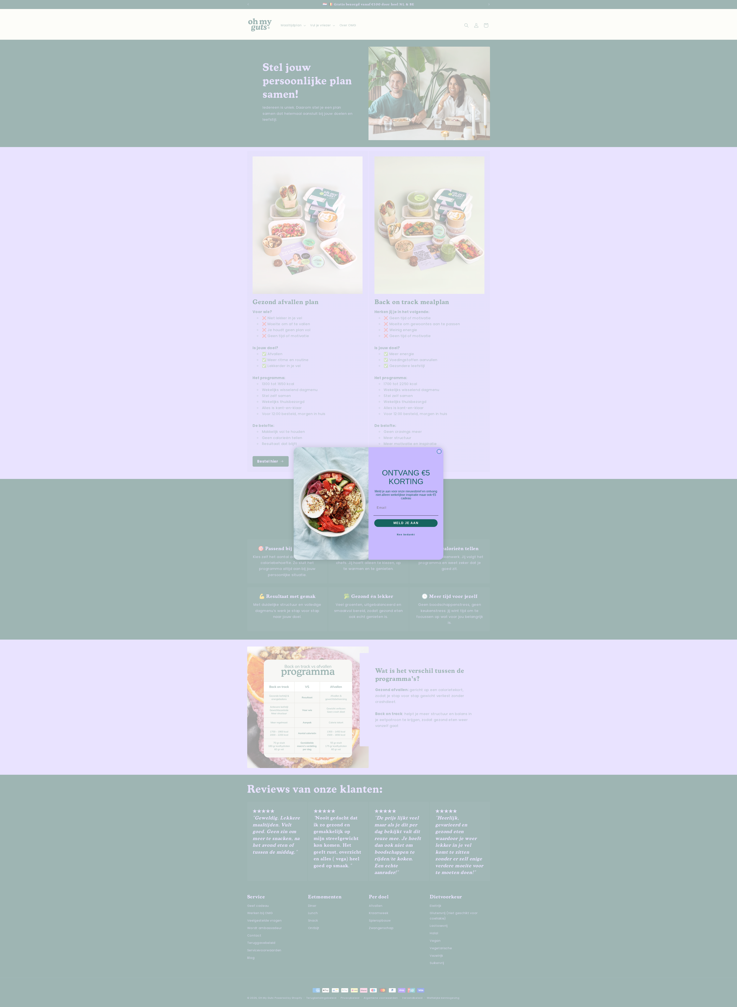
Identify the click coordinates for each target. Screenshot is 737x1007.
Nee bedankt (406, 534)
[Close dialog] (439, 451)
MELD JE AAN (406, 523)
